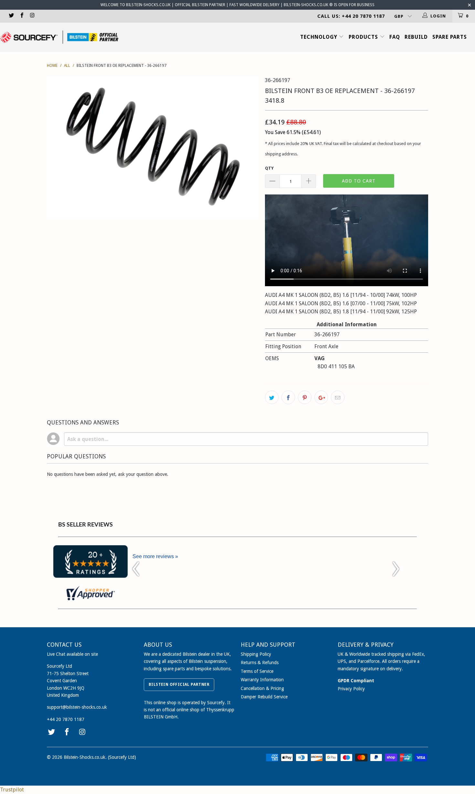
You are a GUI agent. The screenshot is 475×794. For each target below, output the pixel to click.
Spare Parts (449, 37)
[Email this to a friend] (337, 397)
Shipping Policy (256, 654)
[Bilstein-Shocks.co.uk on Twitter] (11, 16)
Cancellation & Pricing (262, 688)
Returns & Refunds (260, 662)
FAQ (394, 37)
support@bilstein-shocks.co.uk (77, 707)
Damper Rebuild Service (264, 696)
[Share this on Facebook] (288, 397)
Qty (269, 168)
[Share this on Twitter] (272, 397)
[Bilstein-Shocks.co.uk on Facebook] (21, 16)
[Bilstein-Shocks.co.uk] (59, 37)
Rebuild (416, 37)
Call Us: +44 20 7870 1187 (351, 16)
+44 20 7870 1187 (65, 719)
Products (364, 37)
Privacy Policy (351, 688)
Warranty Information (262, 679)
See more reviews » (155, 556)
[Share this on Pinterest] (304, 397)
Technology (319, 37)
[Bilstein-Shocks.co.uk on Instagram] (32, 16)
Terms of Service (257, 671)
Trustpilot (12, 790)
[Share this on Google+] (321, 397)
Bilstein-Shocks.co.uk (84, 757)
